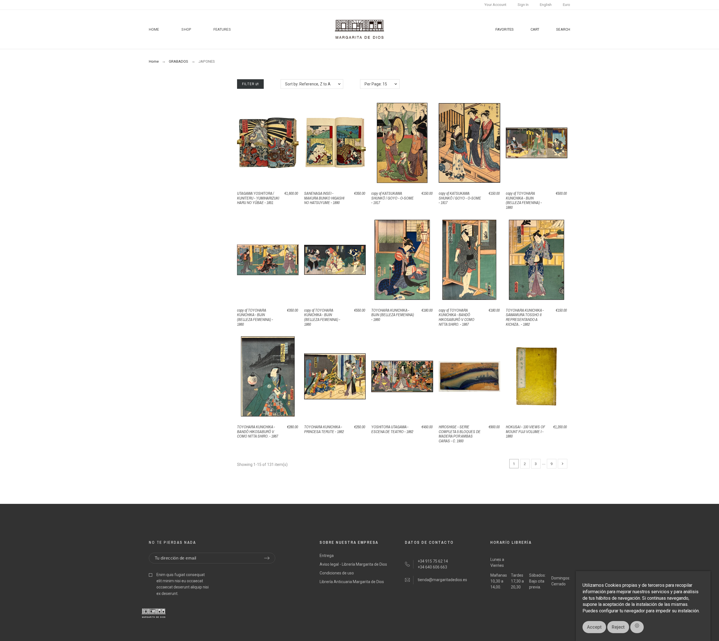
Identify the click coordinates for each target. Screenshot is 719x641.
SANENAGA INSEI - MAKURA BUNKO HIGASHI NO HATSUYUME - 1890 (324, 198)
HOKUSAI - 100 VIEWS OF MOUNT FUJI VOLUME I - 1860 (525, 431)
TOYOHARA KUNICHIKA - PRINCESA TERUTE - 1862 (324, 429)
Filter (248, 84)
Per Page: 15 (376, 84)
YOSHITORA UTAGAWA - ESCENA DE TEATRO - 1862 (392, 429)
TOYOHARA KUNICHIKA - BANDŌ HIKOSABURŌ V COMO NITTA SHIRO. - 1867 (257, 431)
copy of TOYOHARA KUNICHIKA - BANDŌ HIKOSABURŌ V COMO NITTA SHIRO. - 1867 (456, 317)
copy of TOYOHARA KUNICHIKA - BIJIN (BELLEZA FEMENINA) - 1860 (524, 200)
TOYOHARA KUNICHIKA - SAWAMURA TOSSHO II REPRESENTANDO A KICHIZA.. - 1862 (525, 317)
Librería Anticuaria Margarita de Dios (352, 581)
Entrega (327, 555)
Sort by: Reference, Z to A (308, 84)
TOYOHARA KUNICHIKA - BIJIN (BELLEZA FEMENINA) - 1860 (392, 315)
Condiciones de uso (337, 573)
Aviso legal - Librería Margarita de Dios (353, 564)
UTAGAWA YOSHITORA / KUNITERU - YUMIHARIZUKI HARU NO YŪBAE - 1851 (258, 198)
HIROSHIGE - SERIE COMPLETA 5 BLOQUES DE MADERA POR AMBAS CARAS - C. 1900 (460, 433)
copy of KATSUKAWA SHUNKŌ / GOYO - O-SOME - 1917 (392, 198)
